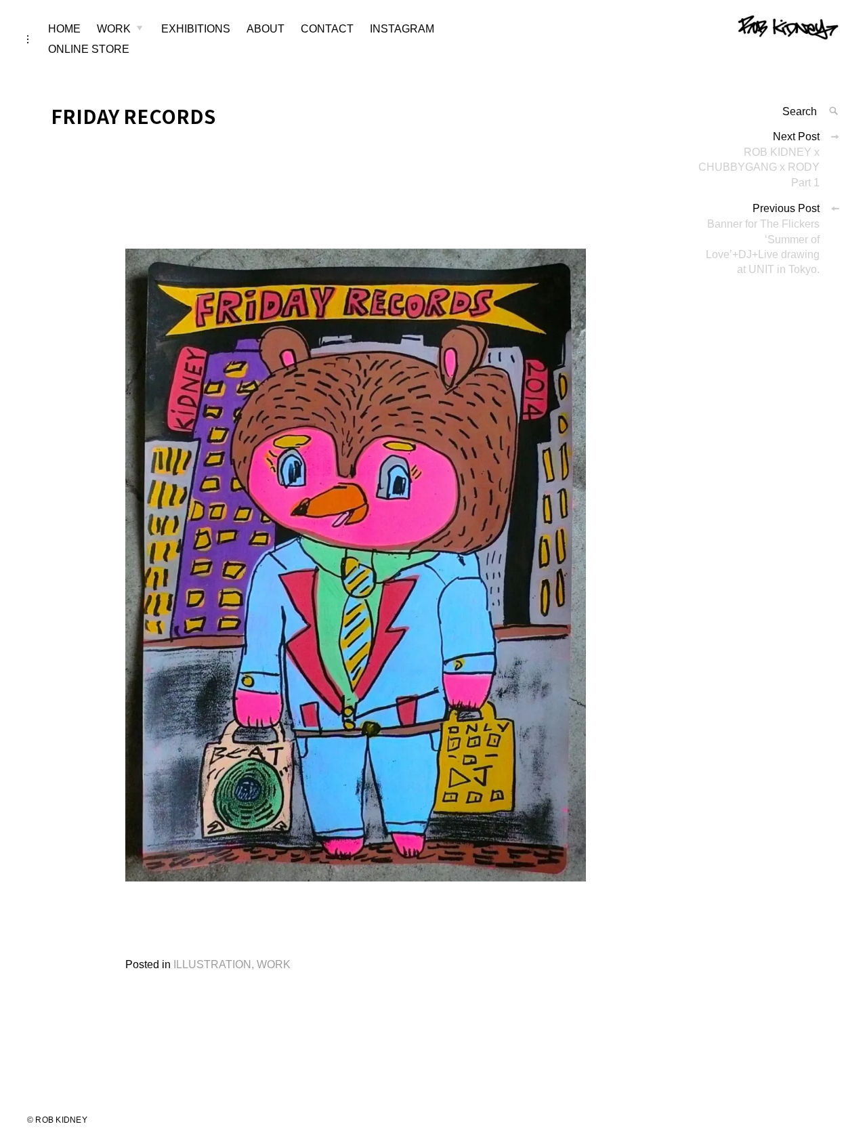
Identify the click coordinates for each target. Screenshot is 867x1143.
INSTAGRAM (402, 29)
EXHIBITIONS (195, 29)
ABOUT (265, 29)
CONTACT (327, 29)
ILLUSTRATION (212, 964)
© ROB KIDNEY (57, 1120)
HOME (64, 29)
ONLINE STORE (88, 49)
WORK (114, 29)
